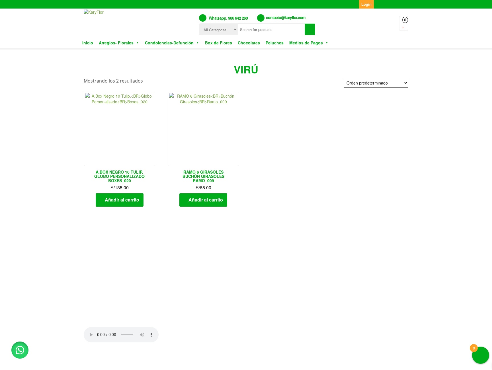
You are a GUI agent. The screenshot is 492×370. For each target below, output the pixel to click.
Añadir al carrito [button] (122, 199)
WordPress (228, 361)
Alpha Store (279, 361)
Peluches (275, 43)
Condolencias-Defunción (169, 43)
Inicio (87, 43)
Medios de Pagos (306, 43)
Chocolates (249, 43)
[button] (19, 350)
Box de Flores (218, 43)
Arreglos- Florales (116, 43)
